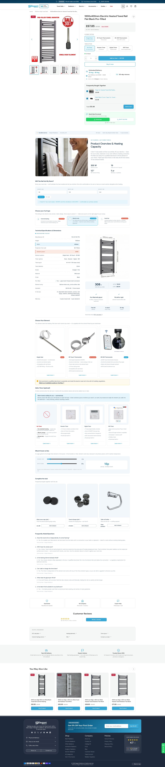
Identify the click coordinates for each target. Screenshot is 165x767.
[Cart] (135, 6)
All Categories (69, 754)
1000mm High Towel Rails (41, 11)
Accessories (92, 6)
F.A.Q (86, 746)
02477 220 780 (105, 1)
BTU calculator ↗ (98, 314)
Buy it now (110, 64)
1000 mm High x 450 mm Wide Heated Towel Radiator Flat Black (94, 700)
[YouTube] (47, 732)
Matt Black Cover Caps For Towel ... (105, 97)
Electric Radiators (70, 751)
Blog (86, 749)
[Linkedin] (50, 732)
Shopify (91, 764)
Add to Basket (52, 525)
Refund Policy (108, 746)
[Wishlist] (131, 6)
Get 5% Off (133, 726)
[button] (31, 39)
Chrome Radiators (70, 741)
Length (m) (40, 189)
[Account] (127, 6)
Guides (103, 6)
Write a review (96, 619)
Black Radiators (69, 739)
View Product (42, 708)
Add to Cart (128, 106)
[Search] (123, 6)
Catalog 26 (88, 744)
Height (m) (101, 189)
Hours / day (40, 459)
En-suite (48, 197)
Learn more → (50, 375)
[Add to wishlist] (133, 17)
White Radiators (69, 744)
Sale (111, 6)
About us (33, 750)
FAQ (68, 637)
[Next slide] (133, 669)
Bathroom (41, 197)
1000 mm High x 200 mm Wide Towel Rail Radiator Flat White (68, 700)
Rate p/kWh (40, 463)
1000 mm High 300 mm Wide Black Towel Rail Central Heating (41, 700)
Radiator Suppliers (90, 757)
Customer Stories (89, 751)
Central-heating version (39, 637)
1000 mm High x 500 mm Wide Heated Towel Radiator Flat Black (121, 700)
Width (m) (70, 189)
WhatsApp (99, 119)
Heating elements (71, 633)
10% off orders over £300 (69, 1)
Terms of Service (109, 739)
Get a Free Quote (70, 757)
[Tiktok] (41, 732)
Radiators (71, 6)
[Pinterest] (44, 732)
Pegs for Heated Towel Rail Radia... (105, 90)
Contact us (49, 750)
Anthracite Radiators (70, 746)
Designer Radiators (70, 749)
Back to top (137, 764)
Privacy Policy (108, 741)
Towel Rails (60, 6)
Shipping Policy (109, 744)
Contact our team (106, 637)
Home (31, 11)
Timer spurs (104, 633)
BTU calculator (36, 633)
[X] (38, 732)
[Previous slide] (129, 669)
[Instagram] (34, 732)
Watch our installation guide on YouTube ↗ (51, 383)
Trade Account (89, 754)
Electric (81, 6)
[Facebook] (31, 732)
